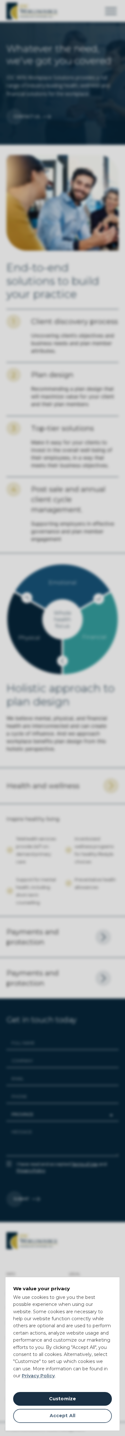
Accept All (62, 1415)
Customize (62, 1399)
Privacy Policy (38, 1376)
